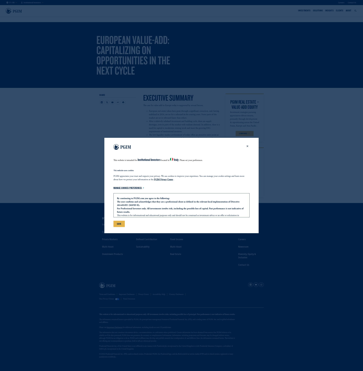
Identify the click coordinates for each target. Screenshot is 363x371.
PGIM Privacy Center (163, 179)
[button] (247, 146)
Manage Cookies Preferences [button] (127, 187)
